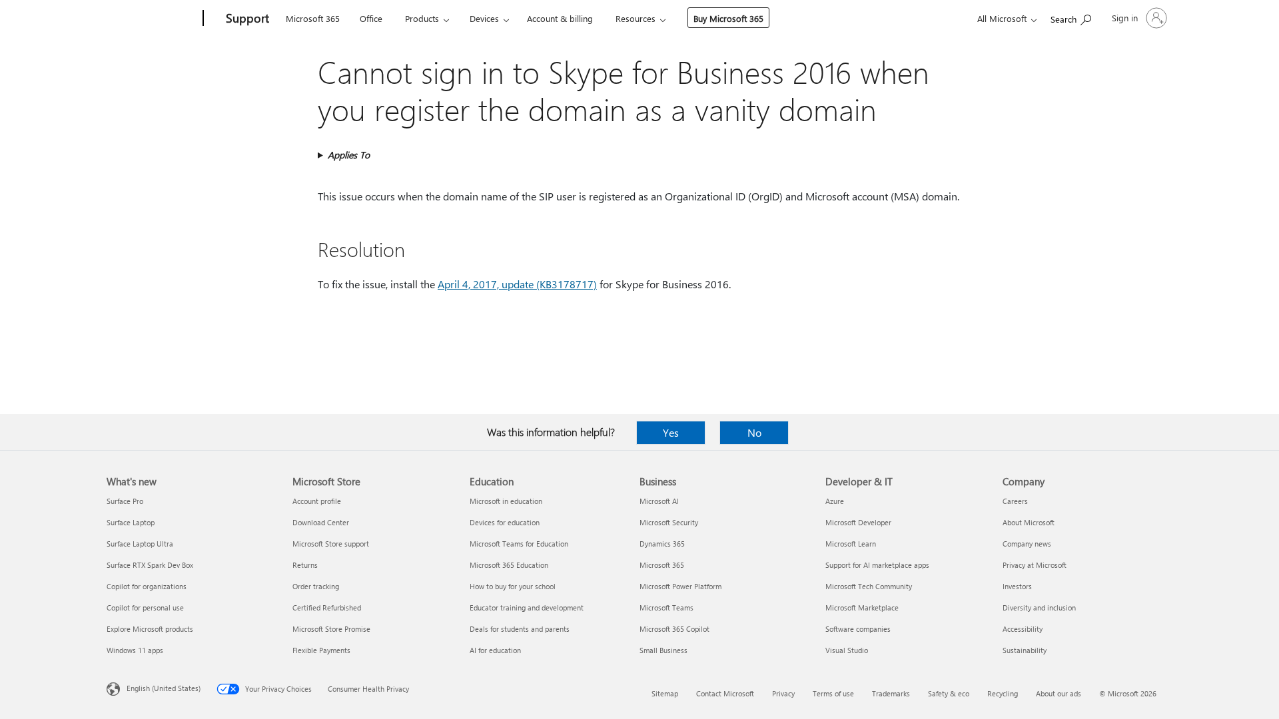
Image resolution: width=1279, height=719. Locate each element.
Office (371, 18)
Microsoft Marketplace (862, 607)
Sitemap (664, 693)
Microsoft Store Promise (331, 629)
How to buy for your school (513, 586)
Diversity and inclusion (1039, 607)
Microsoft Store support (330, 544)
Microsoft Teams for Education (519, 544)
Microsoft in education (506, 501)
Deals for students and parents (520, 629)
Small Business (663, 650)
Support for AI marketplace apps (877, 565)
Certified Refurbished (326, 607)
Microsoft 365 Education (509, 565)
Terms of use (833, 693)
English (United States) (164, 688)
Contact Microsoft (725, 693)
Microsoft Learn (850, 544)
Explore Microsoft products (150, 629)
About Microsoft (1029, 522)
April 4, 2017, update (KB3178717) (517, 284)
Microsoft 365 (313, 18)
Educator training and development (527, 607)
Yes (671, 432)
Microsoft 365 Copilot (674, 629)
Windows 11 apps (135, 650)
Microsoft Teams (666, 607)
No (754, 432)
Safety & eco (948, 693)
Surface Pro (125, 501)
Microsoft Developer (858, 522)
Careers (1015, 501)
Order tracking (315, 586)
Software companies (858, 629)
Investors (1017, 586)
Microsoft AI (659, 501)
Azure (834, 501)
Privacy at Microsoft (1034, 565)
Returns (305, 565)
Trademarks (891, 693)
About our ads (1058, 693)
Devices (484, 18)
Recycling (1002, 693)
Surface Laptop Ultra (140, 544)
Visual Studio (846, 650)
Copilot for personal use (145, 607)
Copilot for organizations (147, 586)
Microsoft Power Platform (680, 586)
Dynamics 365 (662, 544)
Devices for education (505, 522)
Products (422, 18)
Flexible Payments (321, 650)
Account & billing (560, 18)
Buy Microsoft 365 (728, 18)
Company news (1027, 544)
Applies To (349, 154)
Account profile (316, 501)
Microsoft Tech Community (868, 586)
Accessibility (1023, 629)
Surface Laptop (131, 522)
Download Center (320, 522)
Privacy (783, 693)
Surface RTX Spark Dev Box (150, 565)
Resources (635, 18)
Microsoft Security (669, 522)
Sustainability (1025, 650)
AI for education (495, 650)
